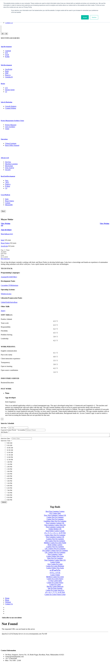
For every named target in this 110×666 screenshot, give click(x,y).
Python (7, 186)
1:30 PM (9, 464)
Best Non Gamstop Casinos (55, 511)
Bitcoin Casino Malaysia (55, 586)
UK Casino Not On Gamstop (55, 541)
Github (3, 302)
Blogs (7, 600)
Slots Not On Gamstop (55, 558)
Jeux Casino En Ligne (55, 564)
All (2, 34)
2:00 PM (9, 467)
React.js (8, 75)
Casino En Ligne (55, 584)
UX (6, 88)
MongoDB (9, 205)
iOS (6, 53)
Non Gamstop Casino (55, 554)
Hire (2, 258)
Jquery (3, 311)
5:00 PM (9, 481)
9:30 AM (9, 445)
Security (8, 170)
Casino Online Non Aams (55, 556)
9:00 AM (9, 443)
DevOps (8, 162)
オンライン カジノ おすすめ (55, 533)
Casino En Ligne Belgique (55, 566)
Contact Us (9, 23)
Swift (7, 55)
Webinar (8, 602)
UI (6, 92)
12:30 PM (9, 459)
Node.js (7, 184)
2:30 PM (9, 469)
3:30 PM (9, 474)
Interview (7, 258)
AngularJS (4, 277)
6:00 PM (9, 485)
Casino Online (55, 562)
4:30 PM (9, 478)
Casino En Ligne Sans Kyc (55, 590)
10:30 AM (9, 450)
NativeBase (13, 302)
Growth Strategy (10, 106)
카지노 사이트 (55, 573)
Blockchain (9, 166)
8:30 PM (9, 497)
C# (6, 188)
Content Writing (10, 108)
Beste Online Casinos (55, 545)
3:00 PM (9, 471)
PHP (6, 73)
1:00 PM (9, 462)
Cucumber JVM (6, 285)
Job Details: (5, 432)
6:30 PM (9, 488)
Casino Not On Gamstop (55, 517)
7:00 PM (9, 490)
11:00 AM (9, 452)
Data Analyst (9, 168)
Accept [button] (85, 17)
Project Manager (10, 125)
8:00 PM (9, 495)
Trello (8, 302)
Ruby (7, 71)
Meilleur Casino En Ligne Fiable (55, 543)
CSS (9, 277)
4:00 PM (9, 476)
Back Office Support (12, 145)
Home (7, 598)
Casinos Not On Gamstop (55, 539)
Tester (7, 129)
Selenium (15, 285)
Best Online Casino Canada (55, 531)
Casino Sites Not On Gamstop (55, 535)
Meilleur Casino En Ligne (55, 577)
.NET (7, 182)
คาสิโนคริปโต (55, 570)
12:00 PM (9, 457)
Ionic (7, 199)
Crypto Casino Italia (55, 581)
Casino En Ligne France (55, 579)
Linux (9, 294)
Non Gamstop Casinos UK (55, 523)
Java (6, 180)
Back (3, 211)
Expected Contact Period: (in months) (13, 430)
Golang (7, 203)
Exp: (5, 250)
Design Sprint (10, 90)
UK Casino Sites (55, 513)
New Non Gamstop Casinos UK (55, 515)
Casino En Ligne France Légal (55, 594)
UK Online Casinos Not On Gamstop (55, 550)
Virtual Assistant (10, 143)
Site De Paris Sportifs (55, 588)
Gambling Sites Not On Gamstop (55, 521)
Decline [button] (94, 17)
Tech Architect (10, 127)
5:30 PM (9, 483)
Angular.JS (9, 77)
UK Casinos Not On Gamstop (55, 548)
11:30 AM (9, 455)
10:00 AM (9, 448)
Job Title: (4, 428)
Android (8, 51)
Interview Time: (6, 440)
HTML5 (14, 277)
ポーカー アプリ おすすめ (55, 592)
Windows (4, 294)
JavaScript (8, 69)
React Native (9, 201)
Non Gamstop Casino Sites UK (55, 525)
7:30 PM (9, 493)
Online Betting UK (55, 529)
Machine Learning (11, 164)
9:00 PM (9, 500)
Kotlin (7, 56)
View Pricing (104, 223)
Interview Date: (6, 438)
